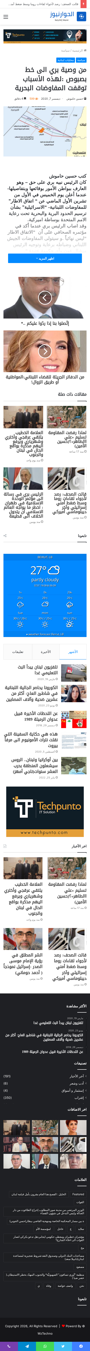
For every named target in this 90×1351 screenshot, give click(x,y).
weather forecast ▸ (45, 634)
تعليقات (17, 651)
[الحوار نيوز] (68, 16)
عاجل (60, 1229)
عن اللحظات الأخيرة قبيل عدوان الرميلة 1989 (36, 716)
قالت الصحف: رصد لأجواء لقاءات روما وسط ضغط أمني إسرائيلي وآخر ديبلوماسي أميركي (69, 503)
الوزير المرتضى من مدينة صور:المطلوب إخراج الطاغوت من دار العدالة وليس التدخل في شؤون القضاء (48, 1211)
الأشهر (73, 651)
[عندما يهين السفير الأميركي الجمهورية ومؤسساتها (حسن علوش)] (16, 1161)
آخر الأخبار (77, 1076)
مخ (82, 1248)
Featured (78, 1194)
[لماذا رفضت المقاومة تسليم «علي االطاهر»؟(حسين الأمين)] (67, 417)
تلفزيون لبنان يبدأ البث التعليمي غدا (38, 670)
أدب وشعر (77, 1083)
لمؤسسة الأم (43, 1229)
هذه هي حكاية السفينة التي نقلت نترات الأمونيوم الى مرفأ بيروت (31, 740)
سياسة (65, 50)
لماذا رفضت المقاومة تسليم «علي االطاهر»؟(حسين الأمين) (67, 439)
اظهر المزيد (46, 258)
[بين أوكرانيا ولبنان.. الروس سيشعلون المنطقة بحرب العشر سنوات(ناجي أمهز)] (74, 765)
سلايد (81, 1229)
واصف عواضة (65, 1285)
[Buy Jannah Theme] (45, 36)
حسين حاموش (74, 98)
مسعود (80, 1266)
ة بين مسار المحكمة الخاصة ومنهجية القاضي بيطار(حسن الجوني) (46, 1221)
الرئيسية (78, 50)
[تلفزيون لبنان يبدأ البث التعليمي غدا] (74, 673)
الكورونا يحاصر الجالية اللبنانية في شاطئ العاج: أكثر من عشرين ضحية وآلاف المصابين (31, 693)
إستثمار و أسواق (73, 1090)
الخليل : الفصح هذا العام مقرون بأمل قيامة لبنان (39, 1194)
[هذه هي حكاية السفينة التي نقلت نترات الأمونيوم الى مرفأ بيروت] (74, 740)
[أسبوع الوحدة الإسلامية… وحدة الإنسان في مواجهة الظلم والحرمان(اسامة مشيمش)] (16, 1144)
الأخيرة (46, 651)
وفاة (48, 1285)
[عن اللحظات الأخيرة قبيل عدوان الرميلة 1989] (74, 719)
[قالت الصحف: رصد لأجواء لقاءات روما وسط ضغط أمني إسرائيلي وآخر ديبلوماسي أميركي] (67, 478)
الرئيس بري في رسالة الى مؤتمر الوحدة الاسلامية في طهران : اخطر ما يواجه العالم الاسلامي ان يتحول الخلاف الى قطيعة (23, 505)
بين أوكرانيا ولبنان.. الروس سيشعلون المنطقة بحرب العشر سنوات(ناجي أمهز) (34, 765)
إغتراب (79, 1098)
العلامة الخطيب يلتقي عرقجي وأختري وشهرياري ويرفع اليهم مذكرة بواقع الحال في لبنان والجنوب (24, 444)
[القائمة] (5, 18)
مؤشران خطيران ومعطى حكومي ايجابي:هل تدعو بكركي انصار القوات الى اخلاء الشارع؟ (48, 1238)
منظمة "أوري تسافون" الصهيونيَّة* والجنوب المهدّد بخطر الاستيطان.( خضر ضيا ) (45, 1276)
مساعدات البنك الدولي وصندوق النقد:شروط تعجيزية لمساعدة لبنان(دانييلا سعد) (48, 1257)
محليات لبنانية (66, 60)
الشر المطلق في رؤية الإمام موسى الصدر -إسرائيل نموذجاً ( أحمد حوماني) (22, 964)
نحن (81, 1285)
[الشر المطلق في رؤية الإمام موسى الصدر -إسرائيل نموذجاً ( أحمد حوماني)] (22, 939)
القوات (80, 1202)
